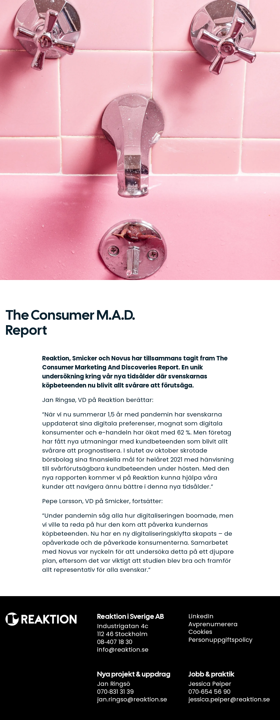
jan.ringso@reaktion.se (132, 699)
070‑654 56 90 (209, 691)
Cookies (200, 632)
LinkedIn (201, 616)
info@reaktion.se (122, 649)
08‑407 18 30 (114, 642)
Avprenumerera (213, 624)
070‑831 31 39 (115, 691)
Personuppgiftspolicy (220, 640)
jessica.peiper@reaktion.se (229, 699)
